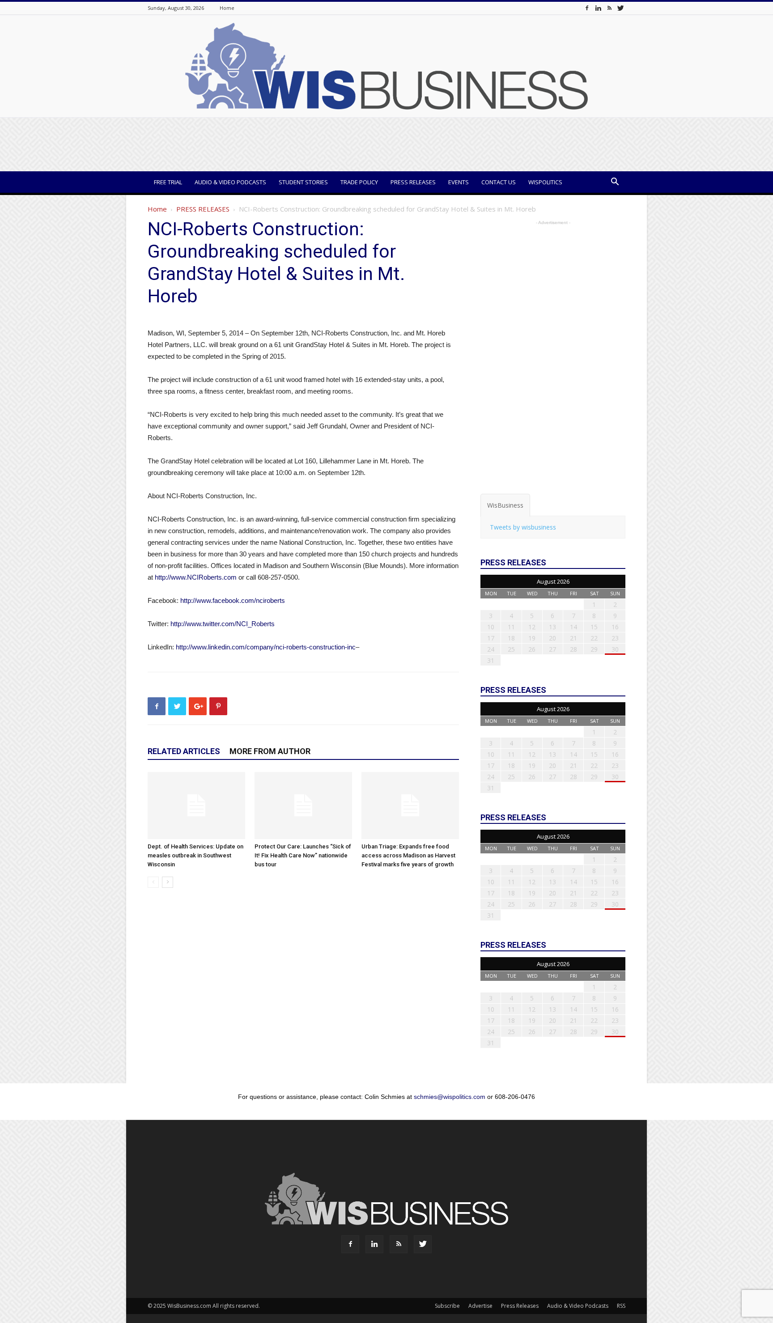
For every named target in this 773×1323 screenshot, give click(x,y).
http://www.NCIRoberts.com (196, 577)
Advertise (480, 1306)
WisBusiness (505, 505)
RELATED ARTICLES (184, 751)
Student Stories (303, 182)
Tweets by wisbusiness (523, 527)
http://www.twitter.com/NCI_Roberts (222, 624)
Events (458, 182)
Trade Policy (359, 182)
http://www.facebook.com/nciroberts (232, 600)
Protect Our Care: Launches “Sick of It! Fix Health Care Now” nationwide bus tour (303, 855)
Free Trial (168, 182)
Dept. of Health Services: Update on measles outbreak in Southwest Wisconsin (195, 855)
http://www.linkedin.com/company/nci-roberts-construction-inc (266, 647)
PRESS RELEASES (202, 208)
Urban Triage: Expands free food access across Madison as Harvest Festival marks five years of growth (408, 855)
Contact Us (498, 182)
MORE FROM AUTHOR (269, 751)
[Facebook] (587, 8)
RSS (621, 1306)
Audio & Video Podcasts (230, 182)
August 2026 (553, 581)
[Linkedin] (598, 8)
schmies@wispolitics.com (449, 1096)
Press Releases (413, 182)
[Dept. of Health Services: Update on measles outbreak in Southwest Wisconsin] (196, 805)
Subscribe (447, 1306)
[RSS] (609, 8)
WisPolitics (545, 182)
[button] (614, 182)
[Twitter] (620, 8)
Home (227, 7)
